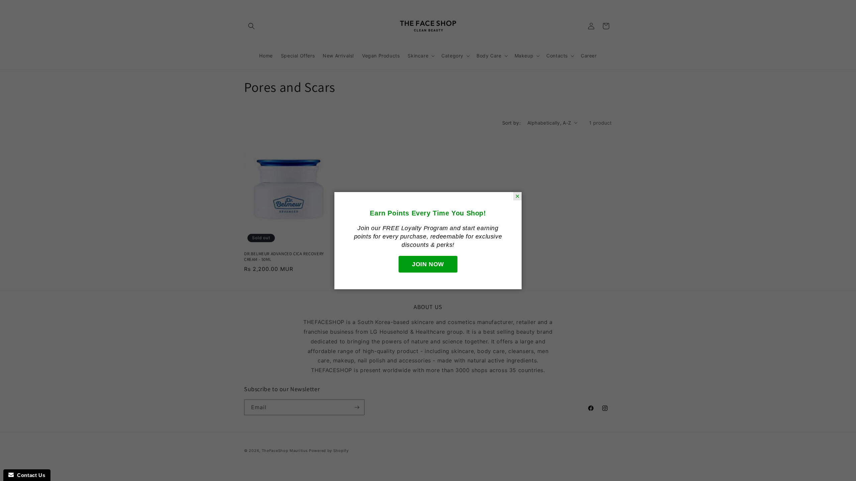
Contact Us (29, 475)
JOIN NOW (428, 264)
